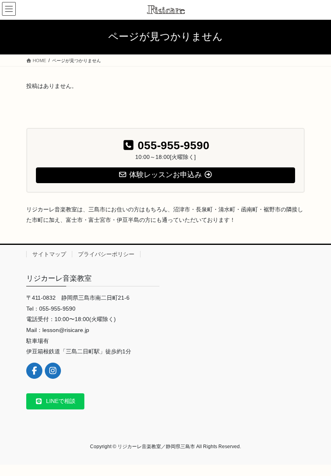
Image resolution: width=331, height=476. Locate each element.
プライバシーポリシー (106, 254)
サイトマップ (49, 254)
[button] (55, 401)
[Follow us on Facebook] (34, 371)
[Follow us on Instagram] (53, 371)
